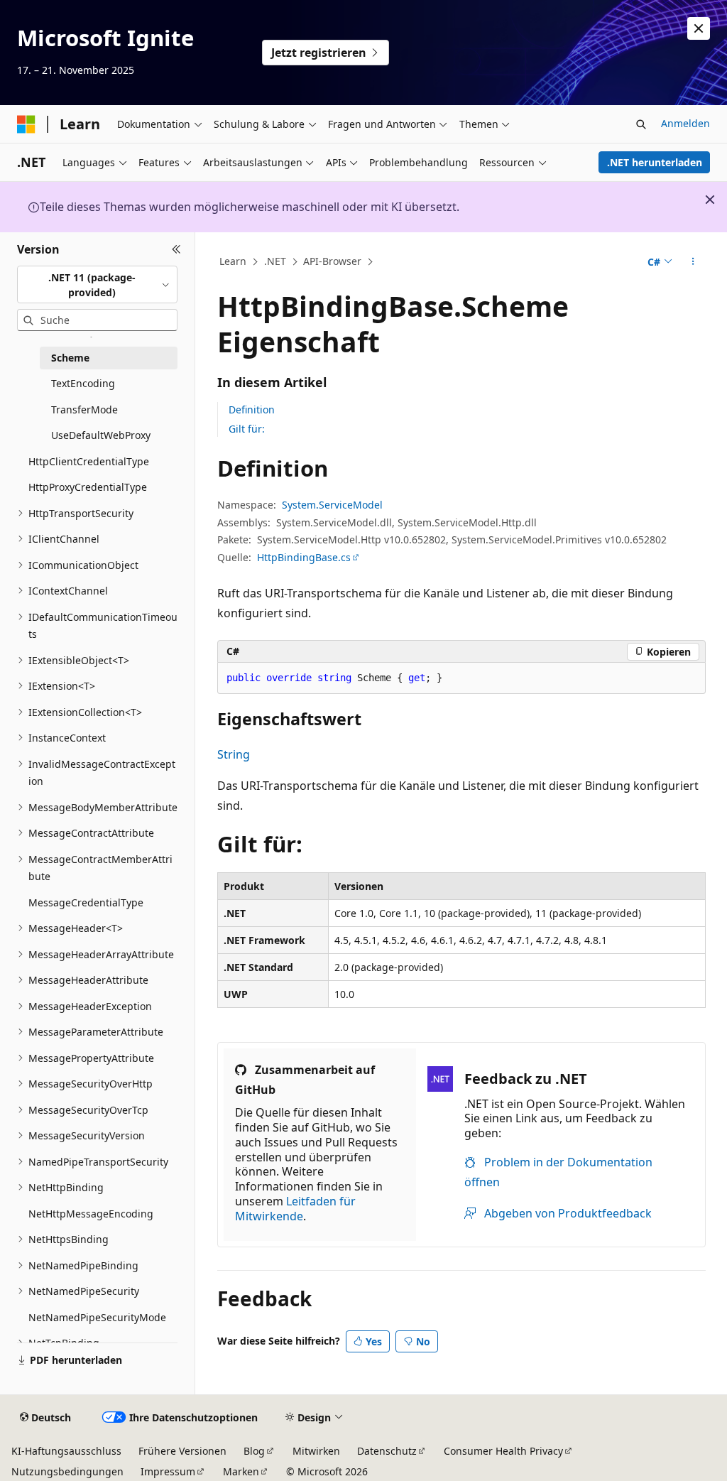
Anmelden (685, 123)
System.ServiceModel (332, 504)
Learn (232, 261)
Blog (254, 1451)
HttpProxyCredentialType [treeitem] (87, 487)
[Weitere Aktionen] (692, 262)
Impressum (168, 1471)
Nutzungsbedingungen (67, 1471)
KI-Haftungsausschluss (66, 1451)
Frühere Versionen (182, 1451)
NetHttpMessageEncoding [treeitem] (90, 1213)
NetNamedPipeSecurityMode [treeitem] (97, 1317)
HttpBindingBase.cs (304, 557)
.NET (275, 261)
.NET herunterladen (654, 162)
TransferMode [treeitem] (84, 409)
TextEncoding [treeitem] (83, 383)
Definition (252, 409)
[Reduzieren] (176, 249)
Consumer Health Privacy (503, 1451)
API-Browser (332, 261)
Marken (241, 1471)
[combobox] (97, 284)
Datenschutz (387, 1451)
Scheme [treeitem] (70, 357)
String (233, 754)
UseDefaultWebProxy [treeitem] (101, 435)
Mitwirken (316, 1451)
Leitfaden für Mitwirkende (295, 1208)
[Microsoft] (26, 124)
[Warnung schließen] (698, 28)
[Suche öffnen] (641, 124)
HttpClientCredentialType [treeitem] (88, 461)
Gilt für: (247, 428)
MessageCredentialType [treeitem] (85, 902)
